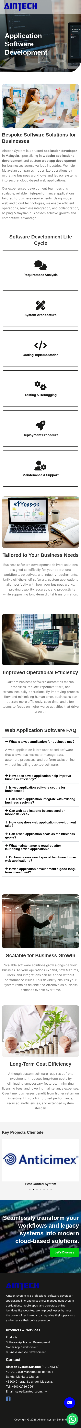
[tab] (40, 742)
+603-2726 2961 (22, 1386)
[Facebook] (8, 1398)
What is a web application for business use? (42, 741)
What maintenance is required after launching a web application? (33, 847)
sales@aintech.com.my (31, 1391)
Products (11, 1337)
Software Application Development (28, 1342)
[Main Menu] (73, 7)
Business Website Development (26, 1352)
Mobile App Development (22, 1347)
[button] (29, 1189)
